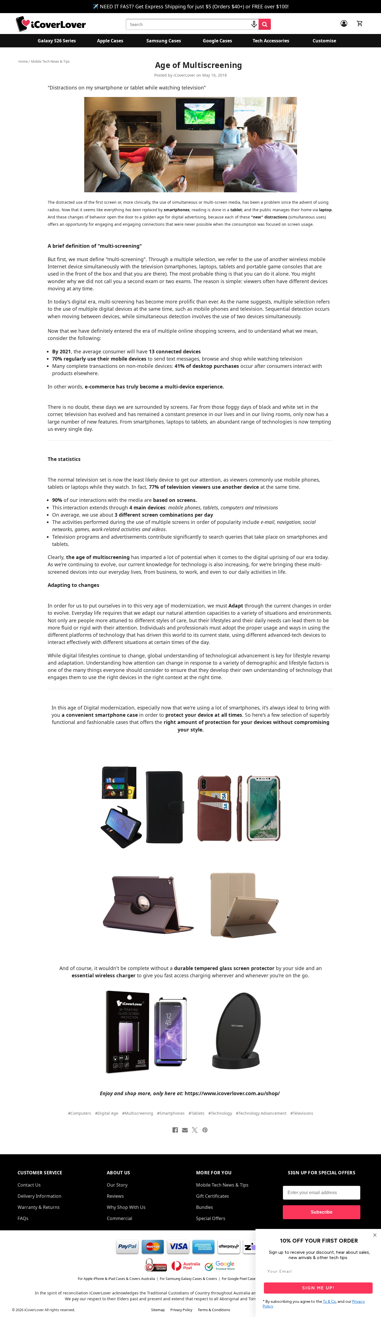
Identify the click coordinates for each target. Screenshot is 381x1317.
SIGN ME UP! (318, 1288)
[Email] (185, 1130)
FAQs (23, 1218)
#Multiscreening (137, 1113)
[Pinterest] (205, 1130)
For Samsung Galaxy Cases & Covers (188, 1278)
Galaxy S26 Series (57, 41)
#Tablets (196, 1113)
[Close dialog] (375, 1235)
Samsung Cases (163, 41)
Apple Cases (110, 41)
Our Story (117, 1185)
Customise (324, 41)
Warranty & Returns (39, 1207)
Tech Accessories (271, 41)
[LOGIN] (344, 23)
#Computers (79, 1113)
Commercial (119, 1218)
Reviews (115, 1196)
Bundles (204, 1207)
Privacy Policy (181, 1310)
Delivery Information (39, 1196)
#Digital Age (106, 1113)
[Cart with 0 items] (360, 23)
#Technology (220, 1113)
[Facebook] (175, 1130)
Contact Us (29, 1185)
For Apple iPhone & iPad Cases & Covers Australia (116, 1278)
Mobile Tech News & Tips (222, 1185)
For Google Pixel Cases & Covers (247, 1278)
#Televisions (301, 1113)
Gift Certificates (212, 1196)
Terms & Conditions (214, 1310)
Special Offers (210, 1218)
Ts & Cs (329, 1301)
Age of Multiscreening (198, 65)
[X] (194, 1130)
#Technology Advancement (261, 1113)
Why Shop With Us (126, 1207)
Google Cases (217, 41)
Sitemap (158, 1310)
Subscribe (321, 1212)
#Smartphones (171, 1113)
